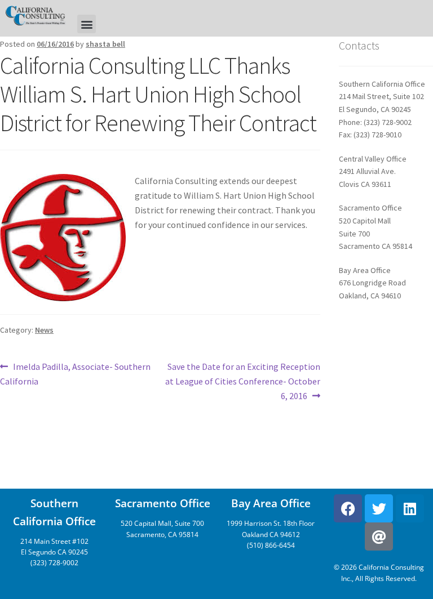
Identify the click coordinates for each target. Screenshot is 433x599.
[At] (379, 536)
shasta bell (105, 44)
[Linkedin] (410, 508)
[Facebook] (348, 508)
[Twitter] (379, 508)
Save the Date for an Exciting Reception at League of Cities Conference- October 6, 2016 (242, 380)
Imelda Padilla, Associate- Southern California (75, 373)
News (44, 330)
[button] (86, 24)
